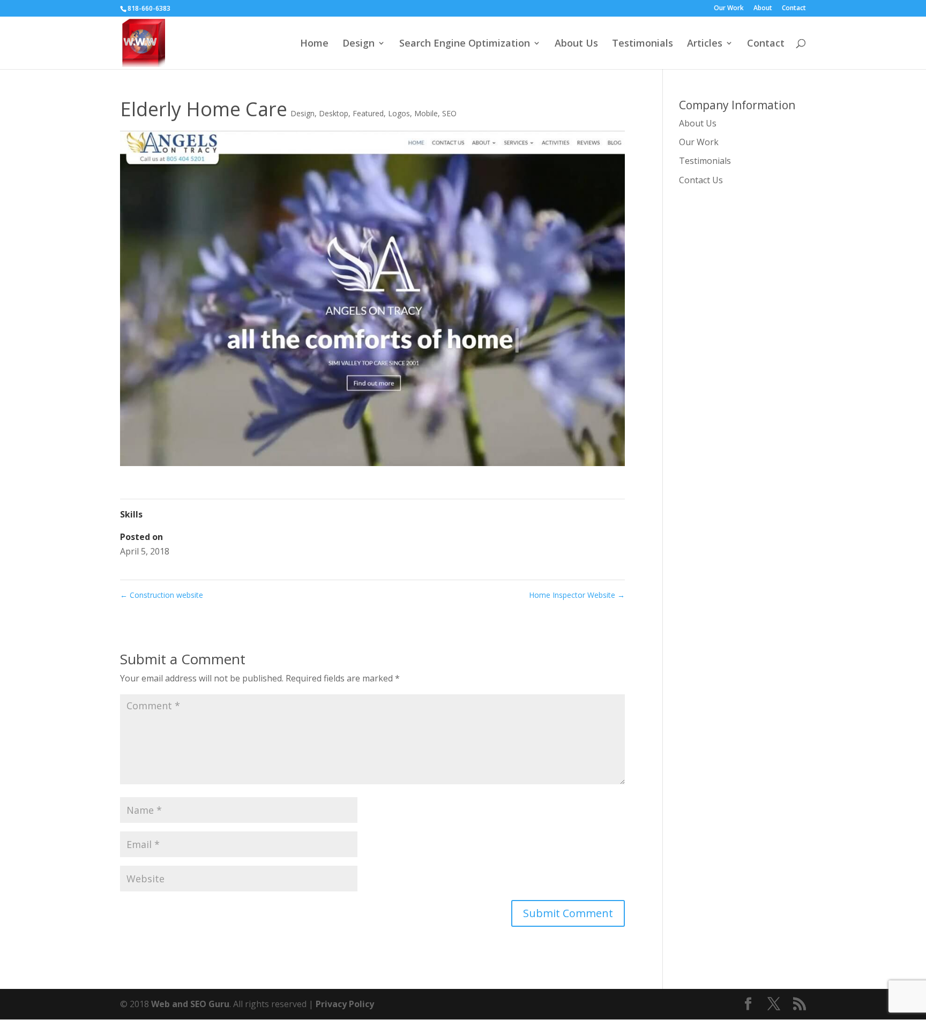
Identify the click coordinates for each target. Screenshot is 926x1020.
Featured (368, 113)
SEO (449, 113)
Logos (399, 113)
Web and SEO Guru (190, 1004)
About (762, 8)
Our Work (729, 8)
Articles (704, 44)
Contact (794, 8)
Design (358, 44)
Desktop (333, 113)
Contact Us (701, 180)
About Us (576, 44)
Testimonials (642, 44)
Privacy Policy (345, 1004)
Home (314, 44)
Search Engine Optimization (464, 44)
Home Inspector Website (577, 595)
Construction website (161, 595)
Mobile (426, 113)
